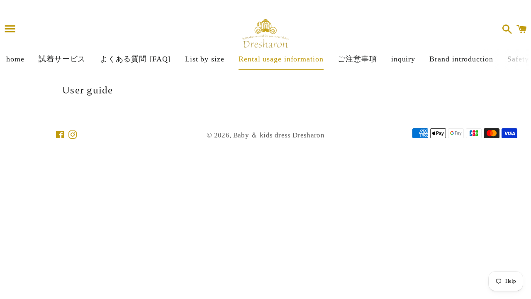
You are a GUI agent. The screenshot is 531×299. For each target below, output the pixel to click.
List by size (204, 59)
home (15, 59)
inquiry (403, 59)
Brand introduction (461, 59)
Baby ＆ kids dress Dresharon (278, 135)
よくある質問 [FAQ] (135, 59)
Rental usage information (281, 59)
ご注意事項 (357, 59)
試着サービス (62, 59)
